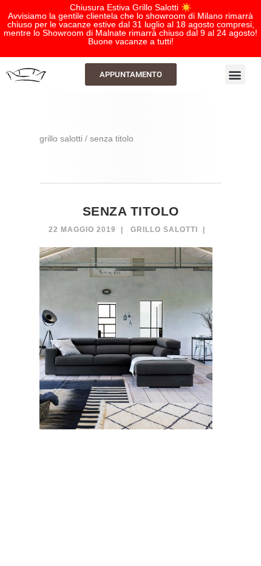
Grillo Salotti (164, 229)
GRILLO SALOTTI (61, 138)
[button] (235, 74)
